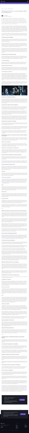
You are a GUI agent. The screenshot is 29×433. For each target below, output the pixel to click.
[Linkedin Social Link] (1, 427)
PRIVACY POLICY (17, 430)
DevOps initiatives (20, 385)
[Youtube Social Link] (2, 427)
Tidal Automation (4, 340)
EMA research (8, 322)
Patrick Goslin (5, 15)
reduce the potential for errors (19, 348)
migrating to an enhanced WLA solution (12, 162)
